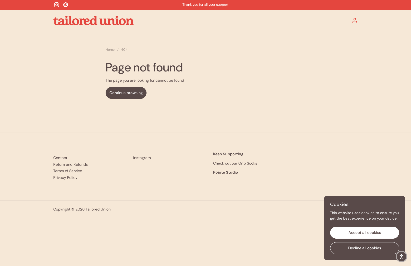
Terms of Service (67, 170)
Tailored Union (98, 209)
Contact (60, 157)
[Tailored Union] (93, 20)
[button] (401, 256)
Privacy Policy (65, 177)
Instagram (142, 157)
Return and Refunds (70, 164)
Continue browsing (126, 92)
